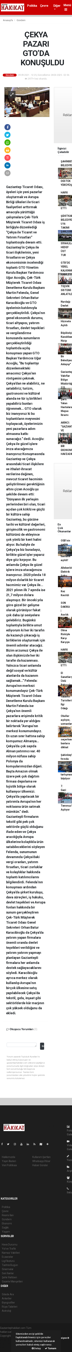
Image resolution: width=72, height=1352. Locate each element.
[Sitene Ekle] (49, 1144)
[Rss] (35, 1144)
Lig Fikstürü (8, 1260)
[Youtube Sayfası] (22, 1144)
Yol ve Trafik (9, 1248)
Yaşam (6, 1231)
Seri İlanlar (8, 1273)
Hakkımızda (8, 1157)
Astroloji (6, 1310)
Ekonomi (7, 1223)
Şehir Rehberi (9, 1277)
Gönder (43, 1046)
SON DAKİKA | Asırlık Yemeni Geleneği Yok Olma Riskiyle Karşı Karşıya (66, 622)
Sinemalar (7, 1269)
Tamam (51, 1348)
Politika (32, 5)
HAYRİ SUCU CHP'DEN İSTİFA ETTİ (66, 200)
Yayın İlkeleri (9, 1161)
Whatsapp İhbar (41, 1161)
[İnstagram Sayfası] (16, 1144)
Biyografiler (8, 1302)
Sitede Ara (8, 1294)
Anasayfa (8, 20)
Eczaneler (7, 1256)
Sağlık (5, 1227)
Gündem (21, 20)
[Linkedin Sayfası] (29, 1144)
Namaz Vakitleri (11, 1252)
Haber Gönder (40, 1165)
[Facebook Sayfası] (3, 1144)
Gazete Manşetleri (12, 1281)
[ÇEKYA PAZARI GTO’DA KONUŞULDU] (26, 101)
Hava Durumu (9, 1244)
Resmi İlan (8, 1215)
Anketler (6, 1298)
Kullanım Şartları (41, 1157)
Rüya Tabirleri (9, 1306)
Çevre (44, 5)
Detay (37, 1348)
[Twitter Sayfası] (9, 1144)
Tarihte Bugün (10, 1265)
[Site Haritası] (42, 1144)
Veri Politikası (9, 1165)
